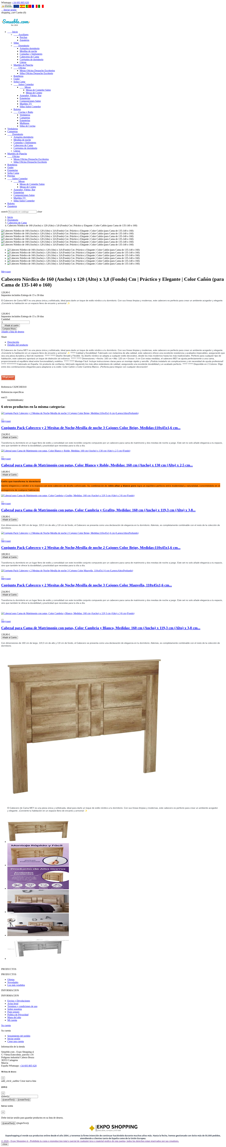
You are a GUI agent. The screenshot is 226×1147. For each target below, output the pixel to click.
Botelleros (18, 76)
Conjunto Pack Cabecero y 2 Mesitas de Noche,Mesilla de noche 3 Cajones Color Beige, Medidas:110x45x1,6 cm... (90, 428)
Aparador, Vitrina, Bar (30, 95)
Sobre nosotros (14, 1009)
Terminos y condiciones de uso (22, 1006)
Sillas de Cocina (27, 126)
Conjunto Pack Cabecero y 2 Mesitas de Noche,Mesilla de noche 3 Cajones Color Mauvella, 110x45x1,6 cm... (86, 585)
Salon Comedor (24, 84)
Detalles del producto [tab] (17, 345)
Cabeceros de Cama (29, 56)
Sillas (16, 43)
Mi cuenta (12, 1020)
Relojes (17, 109)
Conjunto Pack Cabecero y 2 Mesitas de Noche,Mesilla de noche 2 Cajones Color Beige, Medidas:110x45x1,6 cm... (90, 548)
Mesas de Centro (34, 92)
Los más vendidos (16, 985)
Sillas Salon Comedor (30, 106)
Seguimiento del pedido (18, 1036)
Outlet (17, 79)
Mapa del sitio (14, 1017)
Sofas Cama (19, 81)
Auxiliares (21, 34)
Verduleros (25, 115)
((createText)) (24, 1100)
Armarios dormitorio (30, 48)
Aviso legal (12, 1003)
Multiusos (24, 123)
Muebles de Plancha (23, 65)
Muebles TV (26, 103)
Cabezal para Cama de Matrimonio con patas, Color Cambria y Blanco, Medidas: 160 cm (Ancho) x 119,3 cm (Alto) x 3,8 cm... (100, 628)
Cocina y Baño (23, 112)
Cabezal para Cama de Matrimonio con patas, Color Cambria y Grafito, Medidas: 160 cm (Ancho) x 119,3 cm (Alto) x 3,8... (98, 510)
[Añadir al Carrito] (2, 419)
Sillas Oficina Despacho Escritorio (36, 73)
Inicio (12, 31)
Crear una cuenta (15, 1041)
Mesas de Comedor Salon (38, 90)
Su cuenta (6, 1025)
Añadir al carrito (10, 325)
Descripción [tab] (13, 342)
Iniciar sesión (13, 1038)
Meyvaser (6, 271)
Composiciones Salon (30, 101)
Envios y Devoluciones (18, 1000)
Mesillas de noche (28, 51)
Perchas (23, 37)
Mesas (25, 87)
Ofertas (10, 979)
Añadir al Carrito (9, 437)
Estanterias (25, 98)
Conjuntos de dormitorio (31, 59)
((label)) (5, 1096)
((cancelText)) (8, 1100)
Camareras (25, 117)
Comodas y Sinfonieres (31, 54)
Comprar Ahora (9, 329)
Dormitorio (21, 45)
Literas (23, 62)
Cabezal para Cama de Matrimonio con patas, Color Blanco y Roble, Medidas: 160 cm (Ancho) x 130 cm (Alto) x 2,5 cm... (97, 465)
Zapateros (24, 40)
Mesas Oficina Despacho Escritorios (37, 70)
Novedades (12, 982)
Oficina (20, 67)
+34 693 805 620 (20, 2)
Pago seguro (13, 1012)
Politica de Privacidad (17, 1014)
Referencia (6, 387)
